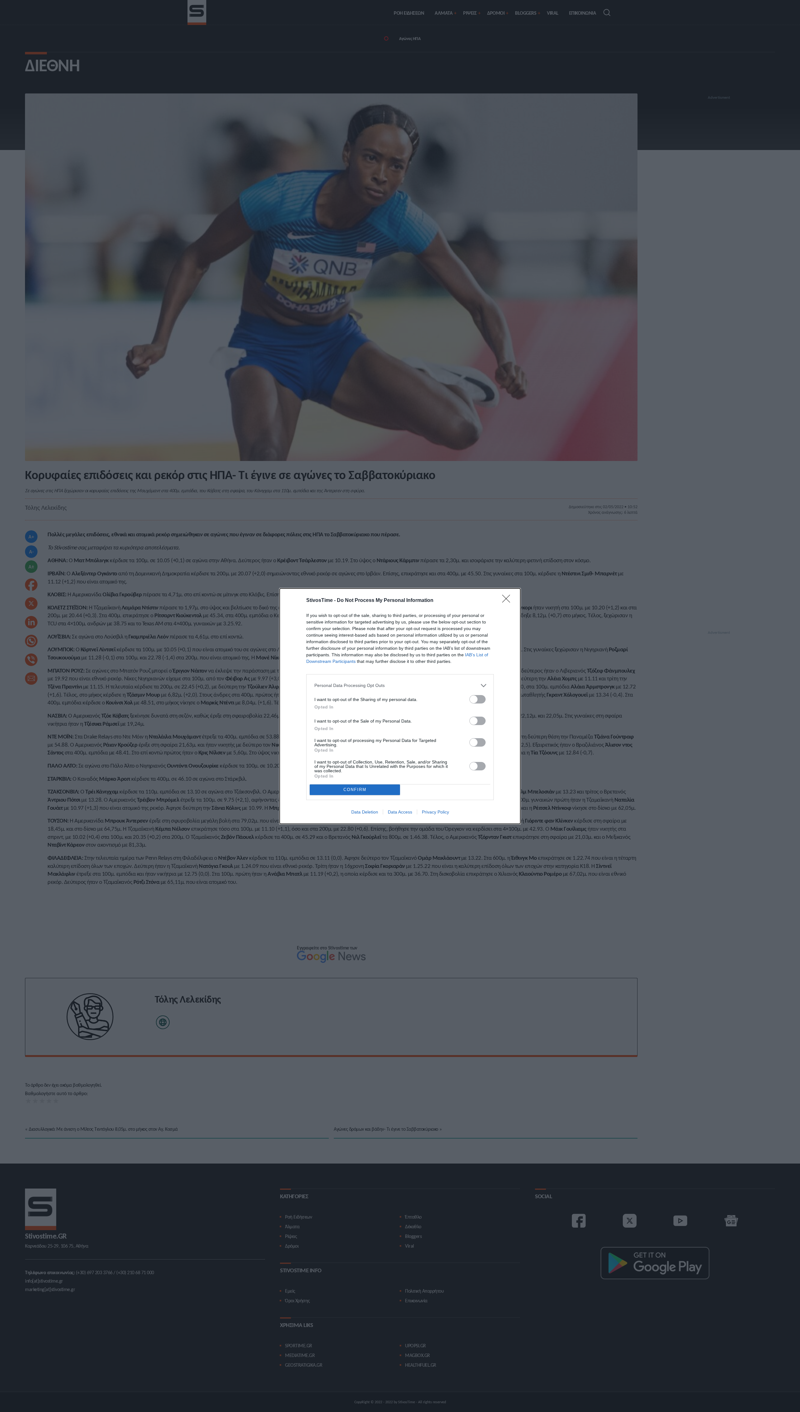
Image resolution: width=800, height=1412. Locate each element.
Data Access (400, 811)
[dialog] (400, 706)
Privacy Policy (435, 811)
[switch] (477, 699)
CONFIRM (355, 789)
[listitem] (400, 685)
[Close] (508, 601)
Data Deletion (364, 811)
